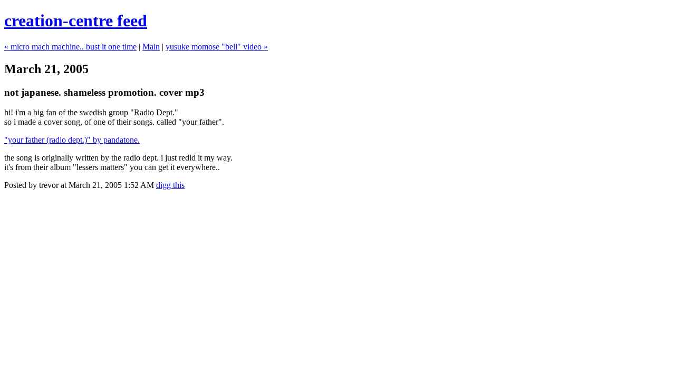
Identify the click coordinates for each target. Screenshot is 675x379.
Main (151, 46)
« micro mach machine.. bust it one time (70, 46)
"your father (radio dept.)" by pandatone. (72, 139)
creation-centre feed (75, 20)
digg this (170, 185)
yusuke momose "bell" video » (217, 46)
